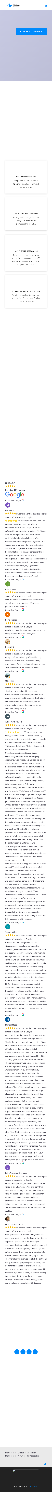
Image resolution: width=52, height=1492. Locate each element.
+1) (26, 1334)
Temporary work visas (26, 177)
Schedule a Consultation (31, 31)
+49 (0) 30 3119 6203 (27, 1327)
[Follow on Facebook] (16, 1351)
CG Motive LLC (33, 1486)
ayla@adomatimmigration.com (28, 1342)
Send (36, 1422)
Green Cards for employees (26, 213)
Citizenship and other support (26, 291)
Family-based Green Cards (26, 251)
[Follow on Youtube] (29, 1351)
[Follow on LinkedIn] (22, 1351)
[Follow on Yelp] (35, 1351)
